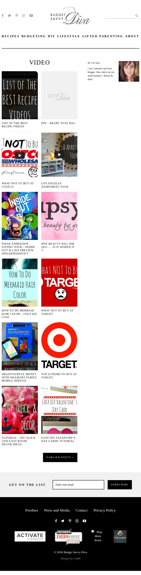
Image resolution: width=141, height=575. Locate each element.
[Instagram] (23, 15)
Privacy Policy (105, 510)
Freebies (31, 510)
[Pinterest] (16, 15)
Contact (82, 510)
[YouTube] (31, 15)
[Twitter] (10, 15)
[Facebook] (2, 15)
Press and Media (57, 510)
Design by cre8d (70, 558)
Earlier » (60, 457)
